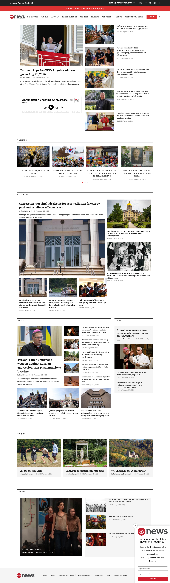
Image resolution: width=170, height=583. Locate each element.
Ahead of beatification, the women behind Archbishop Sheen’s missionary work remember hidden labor (128, 276)
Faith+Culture (69, 17)
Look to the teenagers (31, 471)
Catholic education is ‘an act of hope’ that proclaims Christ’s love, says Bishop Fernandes (132, 72)
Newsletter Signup (84, 575)
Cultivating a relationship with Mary (85, 471)
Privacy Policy (98, 575)
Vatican (55, 17)
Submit (153, 579)
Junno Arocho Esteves (126, 339)
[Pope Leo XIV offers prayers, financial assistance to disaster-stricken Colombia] (32, 403)
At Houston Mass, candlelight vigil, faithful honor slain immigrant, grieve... (102, 173)
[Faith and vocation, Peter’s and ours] (33, 156)
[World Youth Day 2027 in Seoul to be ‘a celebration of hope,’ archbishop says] (68, 156)
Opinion (83, 17)
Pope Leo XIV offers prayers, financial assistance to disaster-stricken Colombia (31, 413)
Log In (151, 17)
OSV (108, 575)
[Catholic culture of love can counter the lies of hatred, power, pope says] (99, 34)
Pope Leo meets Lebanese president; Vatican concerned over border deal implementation (132, 115)
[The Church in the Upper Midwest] (131, 458)
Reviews (95, 17)
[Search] (159, 17)
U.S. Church (33, 17)
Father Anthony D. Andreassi (122, 474)
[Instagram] (154, 3)
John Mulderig (28, 552)
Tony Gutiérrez (25, 211)
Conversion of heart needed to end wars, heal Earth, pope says (132, 374)
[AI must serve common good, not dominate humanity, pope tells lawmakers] (133, 347)
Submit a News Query (66, 575)
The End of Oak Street (31, 550)
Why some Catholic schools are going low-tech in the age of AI (92, 302)
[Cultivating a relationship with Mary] (85, 458)
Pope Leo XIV (26, 78)
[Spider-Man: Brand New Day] (96, 539)
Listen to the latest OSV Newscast (85, 8)
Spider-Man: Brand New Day (121, 534)
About (119, 17)
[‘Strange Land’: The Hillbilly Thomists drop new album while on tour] (96, 505)
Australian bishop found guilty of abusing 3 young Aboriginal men (96, 379)
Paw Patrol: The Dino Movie (121, 517)
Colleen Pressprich (73, 474)
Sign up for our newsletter (121, 3)
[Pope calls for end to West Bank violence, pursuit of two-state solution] (71, 368)
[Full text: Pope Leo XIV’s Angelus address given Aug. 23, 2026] (51, 55)
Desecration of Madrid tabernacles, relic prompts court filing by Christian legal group (95, 413)
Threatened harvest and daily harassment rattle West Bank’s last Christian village (95, 342)
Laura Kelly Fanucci (27, 474)
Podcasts (106, 17)
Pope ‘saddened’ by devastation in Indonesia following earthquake (95, 354)
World (44, 17)
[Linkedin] (159, 3)
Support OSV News (134, 17)
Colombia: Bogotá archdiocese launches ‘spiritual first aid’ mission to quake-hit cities (95, 329)
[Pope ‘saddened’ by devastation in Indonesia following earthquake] (71, 356)
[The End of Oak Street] (51, 527)
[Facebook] (146, 3)
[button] (20, 164)
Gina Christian (23, 375)
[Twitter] (150, 3)
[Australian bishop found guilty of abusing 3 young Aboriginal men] (71, 381)
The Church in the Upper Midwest (128, 471)
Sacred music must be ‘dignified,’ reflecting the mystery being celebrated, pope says (131, 385)
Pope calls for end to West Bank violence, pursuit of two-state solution (96, 366)
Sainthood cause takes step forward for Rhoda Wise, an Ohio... (137, 173)
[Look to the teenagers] (39, 458)
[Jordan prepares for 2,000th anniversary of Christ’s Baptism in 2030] (64, 403)
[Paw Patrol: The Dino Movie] (96, 522)
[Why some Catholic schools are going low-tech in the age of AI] (93, 293)
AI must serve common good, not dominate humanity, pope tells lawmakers (132, 333)
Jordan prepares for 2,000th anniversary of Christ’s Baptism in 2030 (63, 413)
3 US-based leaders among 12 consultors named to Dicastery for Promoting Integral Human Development (128, 233)
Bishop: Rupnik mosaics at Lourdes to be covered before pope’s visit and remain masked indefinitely (132, 93)
